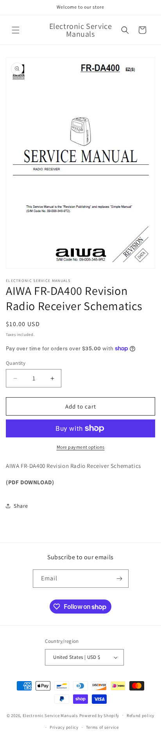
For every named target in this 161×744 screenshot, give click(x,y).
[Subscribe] (119, 578)
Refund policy (140, 715)
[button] (15, 30)
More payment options (81, 447)
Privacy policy (64, 727)
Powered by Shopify (99, 715)
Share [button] (21, 505)
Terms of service (102, 727)
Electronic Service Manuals (50, 715)
